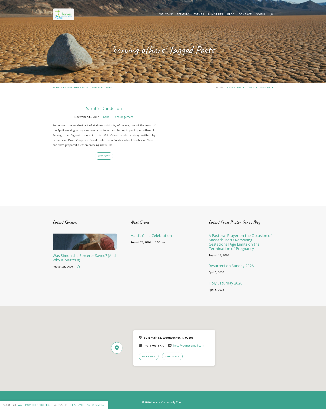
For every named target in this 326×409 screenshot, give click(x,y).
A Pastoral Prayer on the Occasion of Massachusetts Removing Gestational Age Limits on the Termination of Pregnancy (240, 242)
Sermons (183, 14)
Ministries (215, 14)
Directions (172, 356)
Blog (231, 14)
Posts (220, 87)
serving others (102, 87)
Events (199, 14)
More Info (148, 356)
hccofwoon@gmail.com (188, 345)
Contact (245, 14)
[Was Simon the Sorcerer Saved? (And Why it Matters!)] (85, 247)
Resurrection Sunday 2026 (231, 265)
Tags (251, 87)
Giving (260, 14)
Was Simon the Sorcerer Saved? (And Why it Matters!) (84, 257)
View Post (104, 156)
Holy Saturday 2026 (225, 283)
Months (265, 87)
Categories (234, 87)
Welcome (166, 14)
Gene (106, 117)
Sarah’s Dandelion (104, 108)
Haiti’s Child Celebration (151, 235)
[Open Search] (271, 14)
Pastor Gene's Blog (75, 87)
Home (56, 87)
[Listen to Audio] (78, 266)
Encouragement (123, 117)
